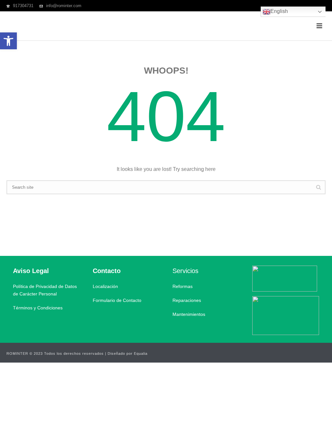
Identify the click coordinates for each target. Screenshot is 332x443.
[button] (8, 40)
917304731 (23, 5)
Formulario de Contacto (117, 300)
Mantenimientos (188, 314)
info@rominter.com (63, 5)
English (279, 11)
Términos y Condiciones (38, 307)
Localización (105, 286)
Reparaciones (186, 300)
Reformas (182, 286)
